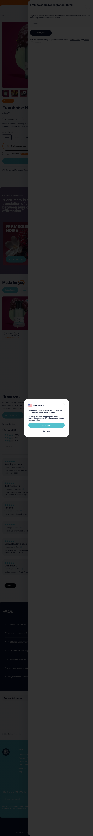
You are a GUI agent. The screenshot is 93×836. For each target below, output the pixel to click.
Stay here (46, 431)
